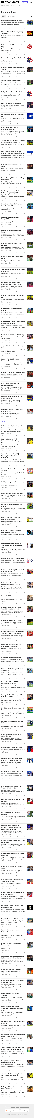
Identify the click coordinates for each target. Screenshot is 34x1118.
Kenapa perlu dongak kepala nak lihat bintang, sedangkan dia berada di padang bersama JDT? (12, 287)
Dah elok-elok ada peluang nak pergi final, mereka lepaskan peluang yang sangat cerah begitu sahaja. (12, 587)
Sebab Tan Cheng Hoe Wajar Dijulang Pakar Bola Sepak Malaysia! (10, 455)
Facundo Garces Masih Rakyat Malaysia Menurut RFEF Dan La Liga (13, 152)
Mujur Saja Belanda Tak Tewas (11, 969)
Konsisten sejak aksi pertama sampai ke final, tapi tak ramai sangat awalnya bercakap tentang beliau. (12, 574)
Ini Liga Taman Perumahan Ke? (11, 92)
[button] (2, 5)
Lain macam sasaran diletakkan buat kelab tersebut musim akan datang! (12, 535)
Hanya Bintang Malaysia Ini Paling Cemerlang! (12, 178)
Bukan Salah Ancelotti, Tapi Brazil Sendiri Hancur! (12, 981)
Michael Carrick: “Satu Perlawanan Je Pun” (12, 68)
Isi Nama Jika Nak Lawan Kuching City (12, 46)
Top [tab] (8, 16)
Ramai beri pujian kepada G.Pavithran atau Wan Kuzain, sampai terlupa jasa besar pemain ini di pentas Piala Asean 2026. (13, 274)
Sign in (30, 2)
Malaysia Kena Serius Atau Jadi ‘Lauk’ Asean (11, 427)
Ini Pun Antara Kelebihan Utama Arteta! (11, 165)
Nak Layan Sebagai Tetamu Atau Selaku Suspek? (12, 906)
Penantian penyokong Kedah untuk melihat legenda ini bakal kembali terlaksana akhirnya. (13, 83)
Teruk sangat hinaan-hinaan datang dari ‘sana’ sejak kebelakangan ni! (12, 414)
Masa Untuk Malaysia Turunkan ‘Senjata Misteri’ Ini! (11, 205)
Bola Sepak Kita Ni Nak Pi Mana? (12, 620)
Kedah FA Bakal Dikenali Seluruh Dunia (12, 257)
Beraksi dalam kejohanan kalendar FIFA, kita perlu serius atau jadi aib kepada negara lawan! (12, 430)
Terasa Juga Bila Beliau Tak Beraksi (13, 140)
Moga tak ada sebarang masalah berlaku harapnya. (12, 36)
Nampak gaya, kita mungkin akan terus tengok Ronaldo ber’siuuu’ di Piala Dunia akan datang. (12, 611)
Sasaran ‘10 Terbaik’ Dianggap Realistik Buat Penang (11, 531)
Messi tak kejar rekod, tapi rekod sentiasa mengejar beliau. (12, 947)
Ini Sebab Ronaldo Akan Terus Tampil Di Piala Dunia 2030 (11, 608)
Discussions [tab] (13, 16)
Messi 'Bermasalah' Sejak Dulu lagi (12, 335)
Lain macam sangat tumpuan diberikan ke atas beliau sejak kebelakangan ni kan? (12, 363)
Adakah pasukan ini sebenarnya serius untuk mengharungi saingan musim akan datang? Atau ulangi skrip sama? (12, 673)
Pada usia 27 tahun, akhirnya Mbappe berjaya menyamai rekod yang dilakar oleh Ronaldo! (13, 660)
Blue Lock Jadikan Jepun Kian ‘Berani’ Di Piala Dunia (11, 787)
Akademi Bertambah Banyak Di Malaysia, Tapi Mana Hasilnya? (11, 759)
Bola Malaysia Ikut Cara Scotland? (12, 558)
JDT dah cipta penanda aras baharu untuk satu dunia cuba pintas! (12, 105)
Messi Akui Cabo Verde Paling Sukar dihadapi (11, 735)
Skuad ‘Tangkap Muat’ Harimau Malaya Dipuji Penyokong (11, 645)
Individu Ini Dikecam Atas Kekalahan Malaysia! (9, 128)
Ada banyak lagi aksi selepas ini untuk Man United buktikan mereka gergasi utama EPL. (13, 72)
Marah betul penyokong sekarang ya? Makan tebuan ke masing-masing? (11, 94)
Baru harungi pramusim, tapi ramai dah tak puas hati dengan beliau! (13, 350)
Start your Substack (12, 1111)
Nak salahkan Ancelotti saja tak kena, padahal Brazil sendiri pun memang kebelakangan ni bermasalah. (11, 985)
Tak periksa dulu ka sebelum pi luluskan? (12, 60)
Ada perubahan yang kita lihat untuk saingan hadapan (11, 221)
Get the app (25, 1111)
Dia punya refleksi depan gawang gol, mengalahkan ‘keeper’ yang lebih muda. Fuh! (12, 960)
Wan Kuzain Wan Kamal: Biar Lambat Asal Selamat (10, 518)
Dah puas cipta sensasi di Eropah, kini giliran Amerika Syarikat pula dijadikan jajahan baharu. (11, 388)
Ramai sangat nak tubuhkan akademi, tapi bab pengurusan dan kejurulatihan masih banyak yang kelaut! (12, 763)
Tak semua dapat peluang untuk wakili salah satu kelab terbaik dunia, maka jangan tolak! (13, 234)
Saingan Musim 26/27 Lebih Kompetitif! (10, 218)
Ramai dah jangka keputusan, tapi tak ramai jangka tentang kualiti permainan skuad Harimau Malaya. (13, 182)
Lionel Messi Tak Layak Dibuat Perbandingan (11, 944)
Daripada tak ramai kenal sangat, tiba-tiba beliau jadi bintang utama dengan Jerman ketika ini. (12, 897)
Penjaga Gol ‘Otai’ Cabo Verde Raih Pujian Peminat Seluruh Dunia (12, 957)
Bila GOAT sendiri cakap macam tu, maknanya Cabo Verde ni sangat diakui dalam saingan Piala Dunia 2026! (11, 738)
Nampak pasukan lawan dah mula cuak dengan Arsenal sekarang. (12, 169)
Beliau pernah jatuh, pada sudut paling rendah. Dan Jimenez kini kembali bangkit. (12, 998)
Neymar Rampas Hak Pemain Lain (12, 919)
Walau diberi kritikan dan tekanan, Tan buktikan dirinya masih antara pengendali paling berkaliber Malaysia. (12, 460)
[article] (17, 24)
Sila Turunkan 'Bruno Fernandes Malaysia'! (11, 309)
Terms (17, 1107)
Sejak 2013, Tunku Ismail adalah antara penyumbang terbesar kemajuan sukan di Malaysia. (12, 195)
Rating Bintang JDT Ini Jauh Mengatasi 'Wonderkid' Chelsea (11, 283)
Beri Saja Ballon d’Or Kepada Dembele (10, 813)
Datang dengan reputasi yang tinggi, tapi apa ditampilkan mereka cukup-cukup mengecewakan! (12, 699)
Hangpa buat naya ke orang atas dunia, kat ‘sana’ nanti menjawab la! (13, 445)
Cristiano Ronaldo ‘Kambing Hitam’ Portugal (12, 800)
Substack (9, 1114)
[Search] (31, 16)
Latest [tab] (3, 16)
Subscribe (24, 2)
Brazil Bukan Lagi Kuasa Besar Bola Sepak (12, 709)
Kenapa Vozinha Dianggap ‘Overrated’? (10, 360)
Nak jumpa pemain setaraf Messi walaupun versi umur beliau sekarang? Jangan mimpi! (13, 686)
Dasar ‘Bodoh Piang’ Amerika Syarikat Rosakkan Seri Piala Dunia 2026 (12, 1008)
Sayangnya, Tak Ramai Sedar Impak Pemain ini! (13, 270)
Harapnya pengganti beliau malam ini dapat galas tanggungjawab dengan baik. (12, 143)
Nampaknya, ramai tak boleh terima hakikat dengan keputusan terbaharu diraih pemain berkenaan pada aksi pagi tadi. (13, 750)
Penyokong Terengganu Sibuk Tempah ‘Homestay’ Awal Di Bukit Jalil (12, 545)
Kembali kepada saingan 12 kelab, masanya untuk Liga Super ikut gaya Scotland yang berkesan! (13, 561)
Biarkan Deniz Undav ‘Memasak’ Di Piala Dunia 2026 (12, 893)
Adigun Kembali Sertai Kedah (11, 80)
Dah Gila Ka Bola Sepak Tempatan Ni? (12, 115)
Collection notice (24, 1107)
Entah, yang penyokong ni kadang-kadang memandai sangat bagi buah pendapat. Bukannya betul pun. (12, 1065)
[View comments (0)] (10, 28)
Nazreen (7, 524)
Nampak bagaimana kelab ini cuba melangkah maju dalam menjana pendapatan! (10, 260)
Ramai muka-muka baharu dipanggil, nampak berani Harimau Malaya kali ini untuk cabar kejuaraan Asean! (12, 649)
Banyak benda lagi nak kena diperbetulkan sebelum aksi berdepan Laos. (12, 484)
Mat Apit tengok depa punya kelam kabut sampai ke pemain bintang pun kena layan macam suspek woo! (12, 910)
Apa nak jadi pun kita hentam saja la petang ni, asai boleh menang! (13, 509)
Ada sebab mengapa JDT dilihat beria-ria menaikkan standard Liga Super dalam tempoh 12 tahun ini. (12, 831)
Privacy (13, 1107)
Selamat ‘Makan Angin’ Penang (11, 20)
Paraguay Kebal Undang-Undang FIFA (12, 722)
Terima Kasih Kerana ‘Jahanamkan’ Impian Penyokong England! (12, 583)
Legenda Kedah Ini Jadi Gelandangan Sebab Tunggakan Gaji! (12, 441)
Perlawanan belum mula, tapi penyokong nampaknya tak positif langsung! (12, 23)
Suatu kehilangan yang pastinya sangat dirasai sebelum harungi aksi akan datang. (12, 247)
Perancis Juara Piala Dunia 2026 (12, 771)
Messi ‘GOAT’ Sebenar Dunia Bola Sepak (12, 867)
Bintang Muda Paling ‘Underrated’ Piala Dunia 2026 (12, 570)
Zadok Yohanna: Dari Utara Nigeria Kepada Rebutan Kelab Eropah (12, 1048)
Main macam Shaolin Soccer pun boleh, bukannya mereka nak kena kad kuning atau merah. (12, 725)
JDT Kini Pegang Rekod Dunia (11, 103)
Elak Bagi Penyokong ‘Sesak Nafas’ (12, 482)
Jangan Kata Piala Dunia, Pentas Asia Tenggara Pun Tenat (12, 1074)
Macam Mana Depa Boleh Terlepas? (13, 58)
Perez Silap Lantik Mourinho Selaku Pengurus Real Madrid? (13, 1035)
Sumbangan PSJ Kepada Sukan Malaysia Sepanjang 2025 (11, 192)
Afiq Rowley (10, 26)
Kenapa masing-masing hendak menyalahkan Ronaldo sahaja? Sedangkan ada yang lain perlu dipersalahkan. (12, 803)
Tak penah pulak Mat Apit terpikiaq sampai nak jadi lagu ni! (13, 119)
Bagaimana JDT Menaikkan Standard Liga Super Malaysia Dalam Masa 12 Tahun (11, 827)
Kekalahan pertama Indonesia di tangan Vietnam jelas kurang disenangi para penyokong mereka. (12, 374)
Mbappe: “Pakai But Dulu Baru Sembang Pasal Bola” (11, 1061)
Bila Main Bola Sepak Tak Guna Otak (13, 372)
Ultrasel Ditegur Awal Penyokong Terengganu (12, 32)
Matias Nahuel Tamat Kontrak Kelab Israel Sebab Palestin (13, 322)
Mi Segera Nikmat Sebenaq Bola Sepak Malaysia (11, 1088)
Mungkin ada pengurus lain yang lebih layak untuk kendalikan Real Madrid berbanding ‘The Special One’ (11, 1039)
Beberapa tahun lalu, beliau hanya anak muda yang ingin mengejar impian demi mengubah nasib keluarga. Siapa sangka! (12, 1052)
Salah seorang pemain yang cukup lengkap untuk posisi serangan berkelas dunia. (13, 817)
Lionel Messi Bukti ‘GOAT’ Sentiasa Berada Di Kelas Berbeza (12, 683)
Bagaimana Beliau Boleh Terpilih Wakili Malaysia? (12, 397)
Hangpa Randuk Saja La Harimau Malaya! (12, 505)
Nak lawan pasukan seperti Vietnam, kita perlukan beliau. (12, 208)
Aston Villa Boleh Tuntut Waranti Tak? (12, 347)
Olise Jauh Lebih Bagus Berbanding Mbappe (13, 1022)
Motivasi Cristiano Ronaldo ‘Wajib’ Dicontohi (12, 854)
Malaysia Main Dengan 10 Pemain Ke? (12, 296)
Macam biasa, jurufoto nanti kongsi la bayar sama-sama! (11, 49)
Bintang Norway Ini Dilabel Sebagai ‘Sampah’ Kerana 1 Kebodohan (12, 632)
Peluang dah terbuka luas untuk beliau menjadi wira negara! (11, 522)
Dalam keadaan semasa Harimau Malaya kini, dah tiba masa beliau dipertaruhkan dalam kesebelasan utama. (12, 313)
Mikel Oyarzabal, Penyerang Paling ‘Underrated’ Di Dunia (12, 880)
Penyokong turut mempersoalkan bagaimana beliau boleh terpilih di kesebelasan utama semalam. (10, 401)
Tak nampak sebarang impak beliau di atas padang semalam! (12, 300)
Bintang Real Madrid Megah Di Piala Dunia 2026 (13, 841)
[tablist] (9, 16)
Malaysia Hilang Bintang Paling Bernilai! (11, 244)
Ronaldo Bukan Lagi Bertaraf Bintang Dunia (10, 931)
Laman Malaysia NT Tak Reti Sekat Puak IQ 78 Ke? (12, 410)
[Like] (2, 28)
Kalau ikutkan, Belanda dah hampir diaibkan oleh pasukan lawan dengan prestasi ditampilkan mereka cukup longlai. (13, 972)
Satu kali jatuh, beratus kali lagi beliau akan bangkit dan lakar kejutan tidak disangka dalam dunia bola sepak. (13, 858)
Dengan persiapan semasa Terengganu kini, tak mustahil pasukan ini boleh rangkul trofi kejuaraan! (13, 550)
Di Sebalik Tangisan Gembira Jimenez (10, 994)
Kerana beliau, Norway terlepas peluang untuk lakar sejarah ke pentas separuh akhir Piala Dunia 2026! (13, 636)
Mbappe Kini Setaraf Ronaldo (11, 657)
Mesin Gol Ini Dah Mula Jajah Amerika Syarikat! (10, 384)
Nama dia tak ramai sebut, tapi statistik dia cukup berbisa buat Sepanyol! (12, 884)
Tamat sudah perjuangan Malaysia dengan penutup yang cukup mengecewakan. (12, 132)
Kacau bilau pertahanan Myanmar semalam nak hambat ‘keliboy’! (13, 496)
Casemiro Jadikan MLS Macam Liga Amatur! (13, 470)
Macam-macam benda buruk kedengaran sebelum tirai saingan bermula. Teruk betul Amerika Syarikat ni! (13, 1013)
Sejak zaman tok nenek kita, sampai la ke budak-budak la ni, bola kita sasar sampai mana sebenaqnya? (12, 623)
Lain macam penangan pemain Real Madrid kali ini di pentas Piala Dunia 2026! (13, 845)
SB (6, 159)
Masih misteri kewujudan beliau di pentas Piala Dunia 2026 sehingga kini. (12, 921)
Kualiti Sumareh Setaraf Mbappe (12, 493)
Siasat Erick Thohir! (7, 596)
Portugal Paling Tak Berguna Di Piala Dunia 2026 (11, 696)
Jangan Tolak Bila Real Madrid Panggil (11, 231)
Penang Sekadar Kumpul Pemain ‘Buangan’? (12, 669)
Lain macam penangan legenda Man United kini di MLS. (13, 473)
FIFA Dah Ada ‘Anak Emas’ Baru (11, 747)
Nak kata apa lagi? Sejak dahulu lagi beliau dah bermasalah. (12, 337)
